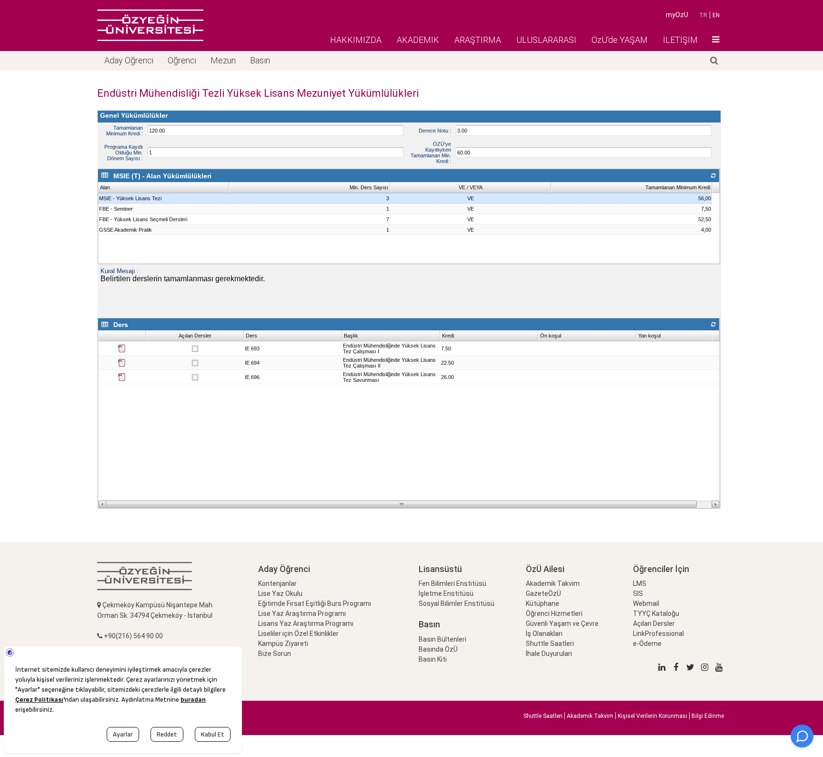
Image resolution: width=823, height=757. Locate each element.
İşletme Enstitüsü (446, 593)
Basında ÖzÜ (438, 649)
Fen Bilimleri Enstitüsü (452, 583)
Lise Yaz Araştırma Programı (302, 613)
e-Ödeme (647, 643)
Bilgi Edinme (708, 716)
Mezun (223, 60)
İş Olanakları (544, 633)
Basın (260, 60)
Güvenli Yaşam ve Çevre (562, 623)
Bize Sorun (274, 653)
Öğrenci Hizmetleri (554, 613)
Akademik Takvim (553, 583)
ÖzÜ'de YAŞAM (620, 40)
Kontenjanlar (277, 583)
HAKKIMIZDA (355, 40)
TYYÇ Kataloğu (656, 613)
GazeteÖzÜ (543, 593)
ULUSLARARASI (546, 40)
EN (716, 15)
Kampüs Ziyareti (283, 643)
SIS (638, 593)
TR (703, 15)
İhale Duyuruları (549, 653)
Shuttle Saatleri (550, 643)
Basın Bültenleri (442, 639)
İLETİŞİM (680, 40)
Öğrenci (182, 60)
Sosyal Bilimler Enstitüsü (456, 603)
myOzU (677, 15)
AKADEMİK (418, 40)
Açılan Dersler (654, 623)
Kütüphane (542, 603)
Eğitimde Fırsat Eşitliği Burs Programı (314, 603)
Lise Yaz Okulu (280, 593)
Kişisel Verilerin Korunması (652, 716)
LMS (639, 583)
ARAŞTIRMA (477, 40)
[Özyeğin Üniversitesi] (150, 25)
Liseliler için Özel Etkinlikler (298, 633)
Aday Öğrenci (128, 60)
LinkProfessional (658, 633)
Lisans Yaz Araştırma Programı (305, 623)
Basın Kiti (433, 659)
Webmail (646, 603)
